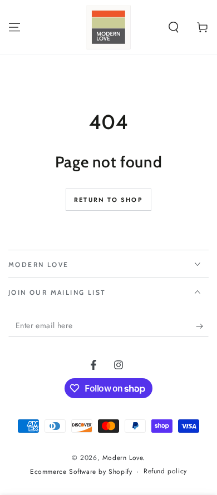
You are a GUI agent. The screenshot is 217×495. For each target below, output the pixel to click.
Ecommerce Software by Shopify (81, 472)
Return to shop (108, 199)
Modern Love (122, 458)
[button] (173, 27)
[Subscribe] (202, 326)
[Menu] (14, 27)
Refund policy (165, 471)
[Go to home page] (108, 27)
